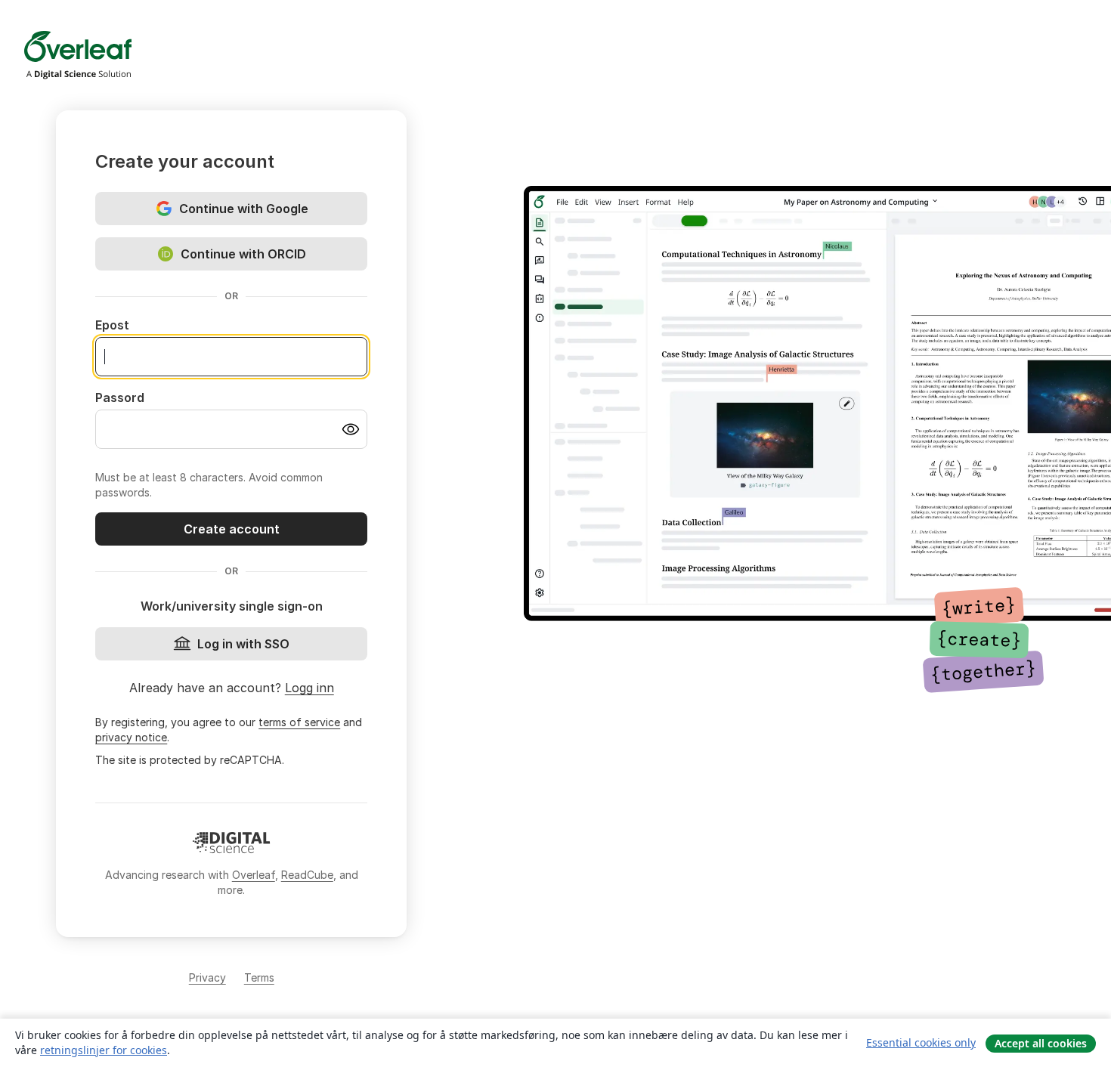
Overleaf (253, 874)
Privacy (207, 977)
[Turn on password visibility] (350, 429)
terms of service (299, 722)
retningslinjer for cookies (103, 1050)
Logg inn (309, 687)
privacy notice (131, 737)
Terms (259, 977)
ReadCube (307, 874)
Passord (119, 397)
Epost (112, 324)
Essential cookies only (921, 1042)
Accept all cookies (1041, 1043)
